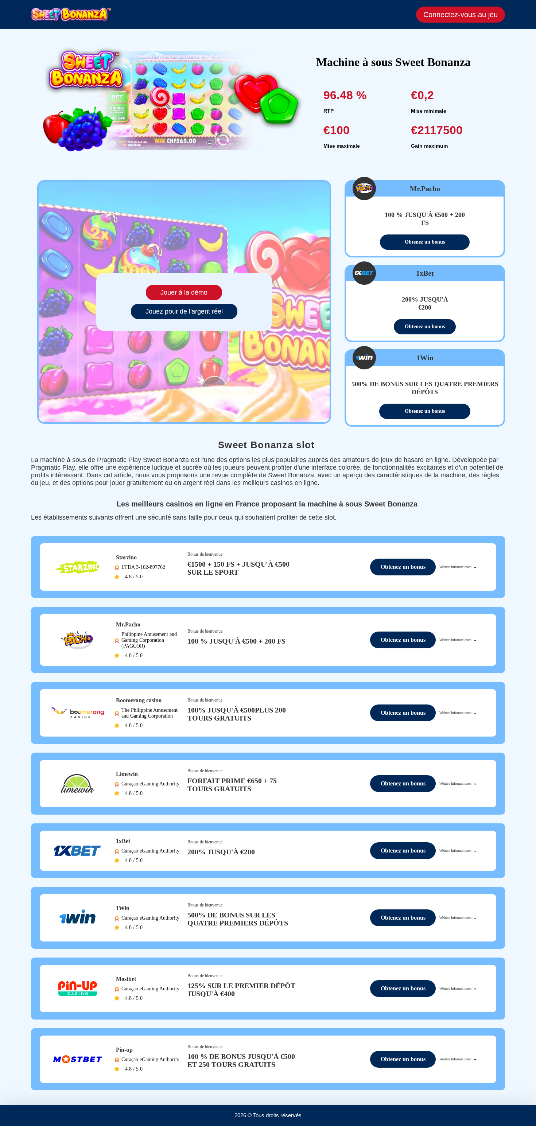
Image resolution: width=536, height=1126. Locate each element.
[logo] (71, 14)
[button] (523, 1098)
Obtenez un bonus (425, 242)
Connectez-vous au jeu (460, 15)
